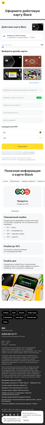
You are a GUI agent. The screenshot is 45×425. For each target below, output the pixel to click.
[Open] (40, 90)
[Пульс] (3, 415)
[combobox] (22, 90)
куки (18, 419)
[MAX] (10, 415)
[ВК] (6, 415)
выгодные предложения (26, 159)
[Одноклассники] (18, 415)
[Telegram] (14, 415)
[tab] (5, 181)
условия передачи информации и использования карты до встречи (18, 152)
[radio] (12, 61)
